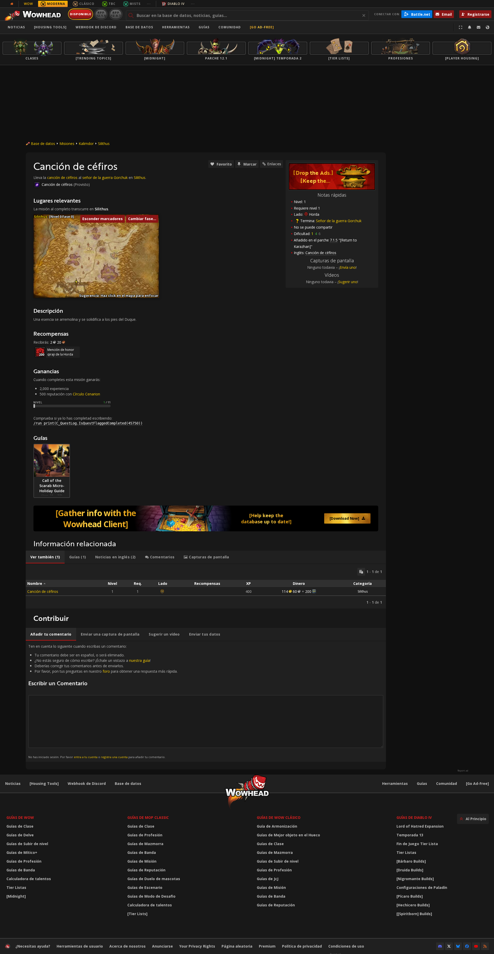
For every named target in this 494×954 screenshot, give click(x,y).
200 (308, 591)
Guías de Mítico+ (21, 852)
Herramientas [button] (176, 27)
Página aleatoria (237, 946)
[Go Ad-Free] (262, 27)
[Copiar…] (361, 572)
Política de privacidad (302, 946)
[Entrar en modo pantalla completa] (460, 27)
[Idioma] (487, 27)
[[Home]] (34, 14)
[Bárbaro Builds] (411, 861)
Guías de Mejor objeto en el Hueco (288, 834)
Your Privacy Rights (197, 946)
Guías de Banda (20, 870)
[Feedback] (478, 27)
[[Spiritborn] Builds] (414, 913)
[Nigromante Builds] (415, 878)
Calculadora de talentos (28, 878)
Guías (204, 27)
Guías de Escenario (144, 887)
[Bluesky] (458, 946)
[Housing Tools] (44, 783)
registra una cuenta (114, 757)
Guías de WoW (20, 817)
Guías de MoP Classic (148, 817)
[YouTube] (476, 946)
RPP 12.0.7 (115, 14)
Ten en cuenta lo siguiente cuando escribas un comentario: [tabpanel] (103, 701)
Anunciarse (162, 946)
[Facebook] (467, 946)
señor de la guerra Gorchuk (105, 177)
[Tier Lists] (137, 913)
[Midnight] (16, 896)
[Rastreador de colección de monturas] (205, 518)
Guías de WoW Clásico (279, 817)
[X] (449, 946)
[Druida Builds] (409, 870)
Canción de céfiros (57, 184)
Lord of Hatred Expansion (420, 826)
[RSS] (485, 946)
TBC (112, 4)
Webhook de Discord (96, 27)
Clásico (86, 4)
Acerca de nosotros (127, 946)
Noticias (16, 27)
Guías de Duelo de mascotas (153, 878)
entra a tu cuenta (86, 757)
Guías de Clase (19, 826)
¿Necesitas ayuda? (32, 946)
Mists (135, 4)
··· (149, 4)
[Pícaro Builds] (409, 896)
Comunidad (229, 27)
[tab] (45, 557)
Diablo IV (176, 4)
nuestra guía (139, 660)
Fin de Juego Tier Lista (417, 843)
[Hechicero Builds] (413, 905)
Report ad (462, 770)
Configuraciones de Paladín (421, 887)
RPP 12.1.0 (101, 14)
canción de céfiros (62, 177)
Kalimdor (86, 143)
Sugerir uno (347, 281)
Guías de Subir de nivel (27, 843)
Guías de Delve (20, 834)
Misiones (66, 143)
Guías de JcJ (267, 878)
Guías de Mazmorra (145, 843)
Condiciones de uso (346, 946)
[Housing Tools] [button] (50, 27)
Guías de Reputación (146, 870)
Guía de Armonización (277, 826)
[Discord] (440, 946)
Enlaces (274, 163)
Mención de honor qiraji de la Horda (60, 352)
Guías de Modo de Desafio (151, 896)
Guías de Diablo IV (414, 817)
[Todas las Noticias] (12, 4)
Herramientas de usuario (80, 946)
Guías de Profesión (23, 861)
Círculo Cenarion (86, 394)
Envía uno (348, 267)
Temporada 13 (409, 834)
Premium (267, 946)
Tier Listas (16, 887)
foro (106, 671)
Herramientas (395, 783)
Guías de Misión (141, 861)
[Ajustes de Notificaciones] (469, 27)
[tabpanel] (206, 586)
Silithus (104, 143)
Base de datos (139, 27)
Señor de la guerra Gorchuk (338, 220)
